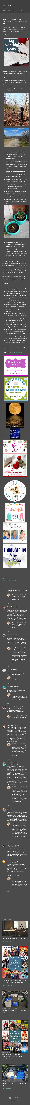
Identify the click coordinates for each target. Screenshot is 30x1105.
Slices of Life (7, 5)
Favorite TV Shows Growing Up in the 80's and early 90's (14, 982)
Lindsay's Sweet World (13, 763)
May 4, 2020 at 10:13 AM (22, 647)
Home (4, 10)
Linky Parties (11, 10)
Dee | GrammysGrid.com (13, 845)
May (15, 580)
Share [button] (3, 578)
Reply (8, 603)
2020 (7, 580)
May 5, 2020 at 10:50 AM (22, 715)
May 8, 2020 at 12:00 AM (13, 846)
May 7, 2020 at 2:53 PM (22, 823)
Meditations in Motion (13, 634)
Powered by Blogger (16, 1097)
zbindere (19, 1100)
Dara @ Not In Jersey (13, 686)
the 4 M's (9, 706)
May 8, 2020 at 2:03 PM (22, 877)
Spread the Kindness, (17, 352)
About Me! (19, 10)
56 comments (9, 1088)
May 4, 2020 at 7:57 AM (13, 636)
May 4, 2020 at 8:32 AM (13, 670)
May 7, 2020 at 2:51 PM (22, 786)
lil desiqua (9, 808)
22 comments (9, 941)
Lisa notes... (10, 725)
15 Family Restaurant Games (14, 939)
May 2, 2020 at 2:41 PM (22, 594)
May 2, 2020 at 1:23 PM (15, 588)
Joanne (14, 594)
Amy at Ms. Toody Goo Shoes (15, 606)
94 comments (9, 985)
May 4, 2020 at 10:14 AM (22, 676)
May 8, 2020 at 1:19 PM (13, 862)
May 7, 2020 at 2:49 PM (22, 743)
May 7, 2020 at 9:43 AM (13, 764)
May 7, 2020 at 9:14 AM (19, 725)
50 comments (9, 1058)
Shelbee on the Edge (13, 861)
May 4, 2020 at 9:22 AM (13, 688)
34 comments (9, 1014)
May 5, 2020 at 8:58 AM (18, 706)
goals (12, 580)
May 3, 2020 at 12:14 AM (13, 608)
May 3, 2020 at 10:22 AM (22, 622)
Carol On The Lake (12, 669)
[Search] (27, 2)
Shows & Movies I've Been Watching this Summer (12, 1055)
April (10, 580)
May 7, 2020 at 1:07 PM (18, 808)
